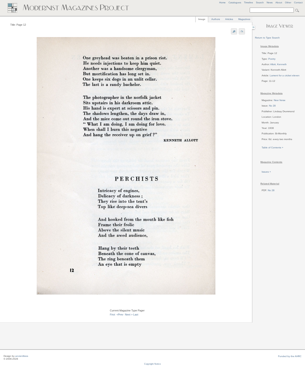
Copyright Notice (152, 364)
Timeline (248, 2)
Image (201, 19)
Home (222, 2)
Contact (298, 2)
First (112, 314)
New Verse (279, 100)
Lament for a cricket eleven (285, 75)
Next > (128, 314)
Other (288, 2)
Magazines (244, 19)
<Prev (120, 314)
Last (135, 314)
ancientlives (21, 356)
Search (260, 2)
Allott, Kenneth (278, 64)
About (278, 2)
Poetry (271, 59)
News (270, 2)
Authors (215, 19)
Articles (229, 19)
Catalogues (235, 2)
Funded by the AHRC (289, 356)
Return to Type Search (267, 37)
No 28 (272, 105)
